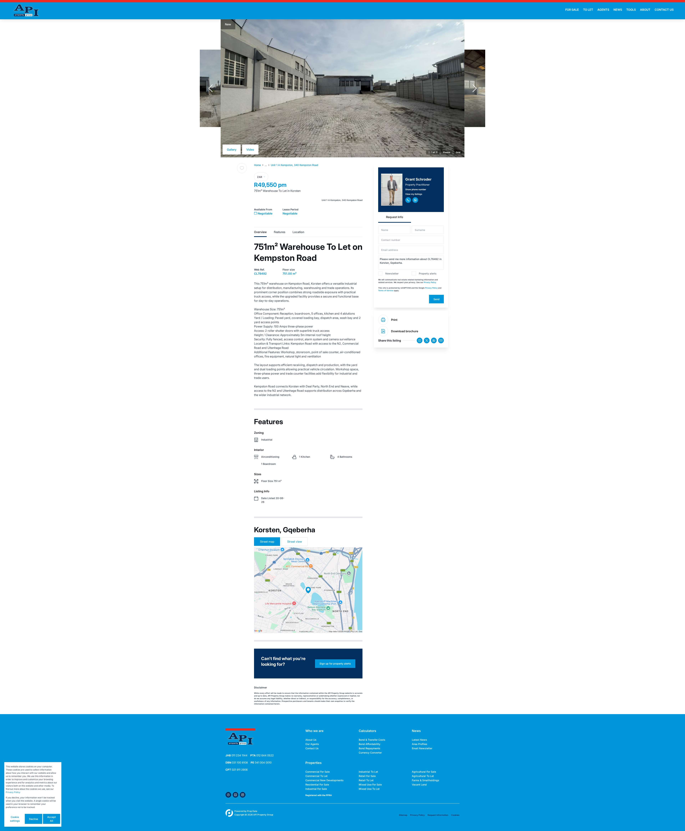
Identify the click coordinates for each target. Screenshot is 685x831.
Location (298, 232)
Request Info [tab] (394, 217)
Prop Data (252, 811)
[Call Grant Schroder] (408, 200)
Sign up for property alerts (335, 663)
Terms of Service (385, 290)
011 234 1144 (236, 755)
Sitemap (403, 815)
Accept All (51, 818)
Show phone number (415, 189)
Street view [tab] (294, 541)
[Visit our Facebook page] (228, 795)
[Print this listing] (383, 320)
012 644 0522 (262, 755)
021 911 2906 (236, 769)
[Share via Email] (441, 340)
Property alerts (428, 273)
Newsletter (392, 273)
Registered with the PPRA (318, 795)
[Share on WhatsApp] (434, 340)
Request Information (438, 815)
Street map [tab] (267, 541)
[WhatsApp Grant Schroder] (415, 200)
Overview (260, 232)
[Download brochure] (383, 331)
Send (436, 299)
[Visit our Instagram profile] (242, 795)
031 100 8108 (236, 762)
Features (279, 232)
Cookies (455, 815)
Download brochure (404, 331)
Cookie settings (15, 818)
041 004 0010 (261, 762)
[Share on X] (427, 340)
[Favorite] (242, 168)
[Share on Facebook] (419, 340)
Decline (33, 818)
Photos (446, 152)
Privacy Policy (430, 282)
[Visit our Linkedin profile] (235, 795)
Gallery (231, 149)
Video (250, 149)
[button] (210, 88)
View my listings (413, 194)
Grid (458, 152)
